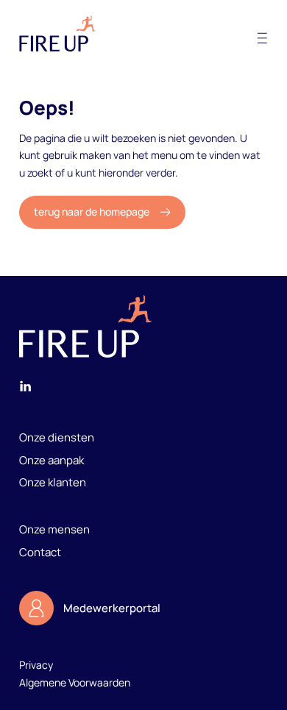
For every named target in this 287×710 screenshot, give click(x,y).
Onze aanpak (51, 459)
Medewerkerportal (111, 607)
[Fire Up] (57, 33)
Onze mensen (54, 529)
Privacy (36, 665)
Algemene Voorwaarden (74, 682)
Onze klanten (52, 482)
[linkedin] (25, 389)
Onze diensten (56, 437)
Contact (40, 551)
